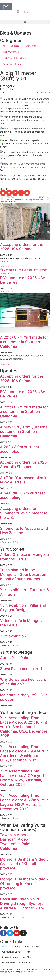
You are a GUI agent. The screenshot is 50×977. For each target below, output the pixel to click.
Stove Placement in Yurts (22, 668)
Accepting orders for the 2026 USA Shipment (21, 246)
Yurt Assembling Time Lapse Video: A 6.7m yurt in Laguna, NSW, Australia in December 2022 (24, 802)
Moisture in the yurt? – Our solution (23, 697)
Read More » (6, 266)
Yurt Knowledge (11, 52)
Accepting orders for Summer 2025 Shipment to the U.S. (23, 513)
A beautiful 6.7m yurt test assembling (22, 495)
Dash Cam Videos (12, 64)
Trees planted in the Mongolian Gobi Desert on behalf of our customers (23, 574)
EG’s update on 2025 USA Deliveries (22, 280)
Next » (22, 542)
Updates (15, 45)
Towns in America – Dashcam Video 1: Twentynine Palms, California (17, 842)
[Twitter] (10, 933)
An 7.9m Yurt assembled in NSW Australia (23, 480)
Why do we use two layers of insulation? (23, 681)
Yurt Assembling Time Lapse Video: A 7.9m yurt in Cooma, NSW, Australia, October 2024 (24, 778)
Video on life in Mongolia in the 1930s (24, 622)
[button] (25, 22)
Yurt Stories (30, 45)
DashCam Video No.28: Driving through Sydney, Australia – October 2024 (22, 903)
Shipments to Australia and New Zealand (24, 530)
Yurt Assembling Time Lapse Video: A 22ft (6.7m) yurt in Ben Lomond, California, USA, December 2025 (23, 727)
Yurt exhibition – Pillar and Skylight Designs (23, 607)
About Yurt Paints (15, 657)
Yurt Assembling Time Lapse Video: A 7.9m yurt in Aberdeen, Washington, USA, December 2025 (24, 753)
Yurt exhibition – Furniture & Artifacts (24, 592)
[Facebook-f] (3, 933)
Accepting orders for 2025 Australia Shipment (23, 464)
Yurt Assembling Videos (15, 58)
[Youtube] (16, 933)
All (4, 45)
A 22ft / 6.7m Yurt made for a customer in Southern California (24, 342)
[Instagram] (23, 933)
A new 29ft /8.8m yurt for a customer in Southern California (24, 431)
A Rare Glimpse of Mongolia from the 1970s (24, 556)
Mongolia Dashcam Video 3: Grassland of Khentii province (25, 863)
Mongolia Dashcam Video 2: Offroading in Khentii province (25, 883)
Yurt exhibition (13, 636)
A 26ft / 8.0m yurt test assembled (19, 449)
